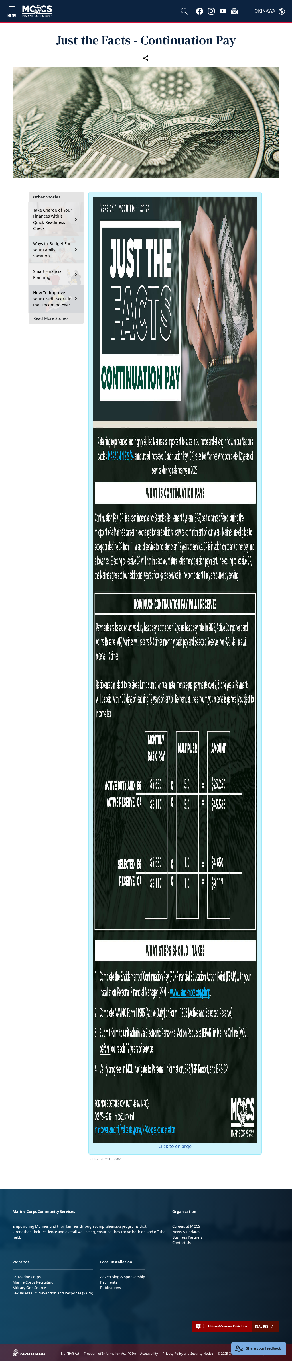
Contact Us (181, 1242)
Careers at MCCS (186, 1226)
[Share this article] (146, 58)
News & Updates (186, 1231)
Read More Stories (50, 318)
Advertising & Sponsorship (122, 1276)
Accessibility (149, 1353)
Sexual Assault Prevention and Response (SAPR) (53, 1292)
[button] (199, 11)
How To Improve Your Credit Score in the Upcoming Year (52, 299)
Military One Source (29, 1287)
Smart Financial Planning (48, 274)
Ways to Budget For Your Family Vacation (52, 250)
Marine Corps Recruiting (33, 1282)
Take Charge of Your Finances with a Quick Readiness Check (52, 219)
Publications (110, 1287)
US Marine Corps (27, 1276)
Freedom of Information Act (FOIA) (110, 1353)
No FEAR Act (70, 1353)
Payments (108, 1282)
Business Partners (187, 1237)
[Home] (37, 11)
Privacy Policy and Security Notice (188, 1353)
